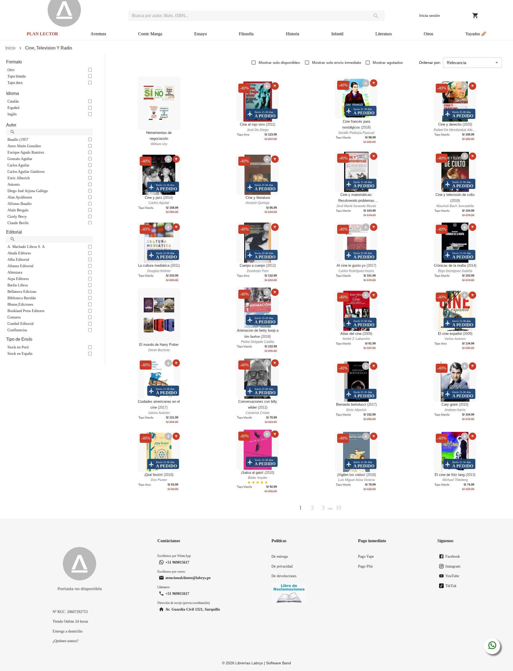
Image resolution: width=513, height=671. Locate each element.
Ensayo (200, 34)
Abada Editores (19, 253)
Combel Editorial (20, 323)
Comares (14, 317)
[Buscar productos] (376, 15)
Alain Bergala (17, 210)
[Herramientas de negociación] (159, 103)
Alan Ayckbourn (19, 197)
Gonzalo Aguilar (19, 159)
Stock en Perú (18, 347)
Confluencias (17, 330)
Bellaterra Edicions (21, 291)
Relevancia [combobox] (456, 62)
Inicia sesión (429, 15)
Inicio (10, 48)
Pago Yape (366, 556)
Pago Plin (365, 566)
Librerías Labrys (249, 663)
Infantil (337, 34)
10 (338, 507)
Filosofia (246, 34)
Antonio (13, 184)
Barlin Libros (17, 285)
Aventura (98, 34)
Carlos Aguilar (18, 165)
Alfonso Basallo (19, 203)
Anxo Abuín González (24, 146)
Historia (292, 34)
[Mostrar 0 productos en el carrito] (475, 15)
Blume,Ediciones (20, 304)
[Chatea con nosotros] (492, 646)
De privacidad (282, 566)
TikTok (450, 586)
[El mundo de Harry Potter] (159, 315)
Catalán (13, 101)
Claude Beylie (18, 223)
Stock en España (19, 353)
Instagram (452, 566)
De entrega (279, 556)
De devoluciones (283, 576)
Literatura (383, 34)
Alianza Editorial (20, 266)
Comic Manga (150, 34)
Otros (428, 34)
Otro (10, 70)
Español (13, 108)
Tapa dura (14, 82)
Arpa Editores (18, 279)
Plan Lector (42, 34)
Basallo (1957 (17, 139)
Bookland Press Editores (25, 311)
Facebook (452, 556)
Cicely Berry (17, 216)
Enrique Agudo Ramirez (25, 152)
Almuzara (14, 272)
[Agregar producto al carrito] (274, 86)
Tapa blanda (16, 76)
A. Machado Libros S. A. (26, 247)
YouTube (452, 576)
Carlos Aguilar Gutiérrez (26, 171)
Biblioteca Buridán (21, 298)
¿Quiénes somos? (65, 641)
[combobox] (248, 16)
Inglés (12, 114)
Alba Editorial (18, 259)
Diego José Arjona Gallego (27, 191)
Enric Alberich (18, 178)
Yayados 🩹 (475, 34)
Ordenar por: (430, 62)
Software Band (278, 663)
